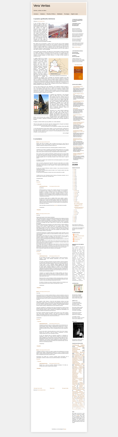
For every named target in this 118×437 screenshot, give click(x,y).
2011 (74, 189)
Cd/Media (81, 383)
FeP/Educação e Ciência (77, 359)
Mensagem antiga (65, 388)
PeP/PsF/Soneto (78, 353)
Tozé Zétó (76, 241)
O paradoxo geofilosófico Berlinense (78, 205)
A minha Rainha (76, 202)
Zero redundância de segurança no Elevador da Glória (78, 101)
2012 (74, 188)
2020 (74, 176)
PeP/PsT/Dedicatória (78, 402)
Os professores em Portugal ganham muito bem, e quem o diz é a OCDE (78, 131)
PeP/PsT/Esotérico (78, 365)
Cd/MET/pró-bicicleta (78, 356)
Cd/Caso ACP (80, 388)
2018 (74, 179)
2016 (74, 182)
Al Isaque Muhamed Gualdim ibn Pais (79, 236)
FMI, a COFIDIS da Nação (78, 203)
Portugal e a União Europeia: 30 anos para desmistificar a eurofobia (78, 154)
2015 (74, 183)
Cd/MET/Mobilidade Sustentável (77, 378)
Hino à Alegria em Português (78, 146)
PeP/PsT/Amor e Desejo (79, 355)
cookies (78, 415)
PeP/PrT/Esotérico (75, 354)
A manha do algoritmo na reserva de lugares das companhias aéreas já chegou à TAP (78, 123)
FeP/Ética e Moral (75, 384)
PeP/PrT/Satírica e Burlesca (77, 382)
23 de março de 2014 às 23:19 (44, 291)
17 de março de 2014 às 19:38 (54, 186)
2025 (74, 169)
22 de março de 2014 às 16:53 (44, 213)
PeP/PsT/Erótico (75, 377)
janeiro (75, 214)
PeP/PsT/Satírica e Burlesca (77, 380)
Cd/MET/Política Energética (77, 368)
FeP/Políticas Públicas (78, 367)
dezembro (76, 190)
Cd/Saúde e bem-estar (77, 379)
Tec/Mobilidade (78, 390)
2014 (74, 185)
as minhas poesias (77, 47)
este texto (55, 205)
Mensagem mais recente (38, 388)
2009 (74, 217)
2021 (74, 175)
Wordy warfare (75, 108)
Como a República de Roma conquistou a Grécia (78, 87)
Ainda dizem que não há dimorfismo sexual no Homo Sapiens (77, 139)
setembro (75, 195)
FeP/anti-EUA (74, 361)
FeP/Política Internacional (77, 360)
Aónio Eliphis (76, 234)
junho (75, 199)
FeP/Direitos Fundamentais (78, 366)
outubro (75, 193)
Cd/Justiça (73, 399)
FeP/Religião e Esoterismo (77, 358)
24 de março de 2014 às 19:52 (54, 363)
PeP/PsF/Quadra (75, 383)
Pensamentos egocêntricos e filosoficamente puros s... (79, 208)
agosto (75, 196)
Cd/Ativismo (76, 396)
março (75, 211)
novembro (76, 192)
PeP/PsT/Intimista (80, 394)
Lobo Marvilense (77, 239)
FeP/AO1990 (80, 399)
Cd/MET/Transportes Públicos (78, 363)
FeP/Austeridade (75, 381)
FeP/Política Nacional (78, 352)
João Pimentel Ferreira (43, 186)
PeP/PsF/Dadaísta (82, 401)
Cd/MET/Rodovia (75, 362)
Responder (39, 209)
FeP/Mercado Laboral (79, 392)
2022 (74, 173)
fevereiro (75, 212)
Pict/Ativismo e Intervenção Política (78, 395)
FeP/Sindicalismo (75, 376)
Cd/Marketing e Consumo (79, 364)
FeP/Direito (81, 387)
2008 (74, 218)
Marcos (37, 213)
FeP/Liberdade (74, 375)
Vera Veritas (41, 5)
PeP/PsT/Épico (82, 389)
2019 (74, 178)
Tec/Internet (74, 388)
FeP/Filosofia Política (78, 345)
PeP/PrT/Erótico (74, 401)
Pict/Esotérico (74, 400)
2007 (74, 220)
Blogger (64, 429)
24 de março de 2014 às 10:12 (54, 323)
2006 (74, 221)
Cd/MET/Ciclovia (80, 400)
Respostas (39, 184)
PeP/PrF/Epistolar (75, 389)
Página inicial (52, 388)
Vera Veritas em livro (78, 64)
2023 (74, 172)
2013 (74, 186)
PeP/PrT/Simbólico (80, 398)
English (83, 354)
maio (75, 200)
